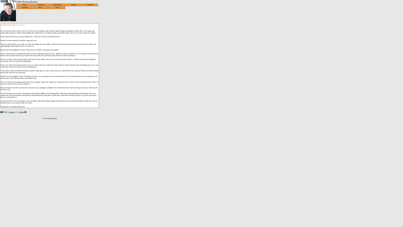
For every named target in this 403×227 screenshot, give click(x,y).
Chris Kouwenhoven (52, 118)
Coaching (24, 7)
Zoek (57, 7)
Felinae (73, 5)
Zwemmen (40, 5)
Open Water (57, 5)
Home (25, 5)
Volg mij (90, 5)
